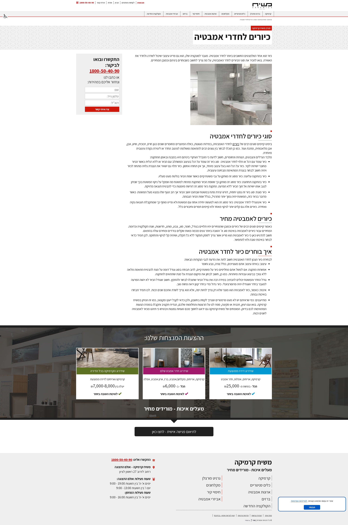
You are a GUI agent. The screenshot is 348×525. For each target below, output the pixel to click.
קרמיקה (268, 13)
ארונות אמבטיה (211, 13)
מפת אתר (268, 515)
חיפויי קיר (196, 13)
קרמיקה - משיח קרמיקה (265, 20)
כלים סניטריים (239, 13)
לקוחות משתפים (128, 2)
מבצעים (140, 2)
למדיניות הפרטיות (299, 501)
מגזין (117, 2)
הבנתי (312, 507)
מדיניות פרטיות (243, 515)
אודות (110, 2)
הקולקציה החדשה (154, 13)
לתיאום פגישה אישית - (174, 431)
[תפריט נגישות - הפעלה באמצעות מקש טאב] (5, 16)
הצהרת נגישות (256, 515)
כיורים (235, 144)
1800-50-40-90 (87, 2)
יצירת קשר (101, 2)
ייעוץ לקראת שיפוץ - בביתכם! (224, 515)
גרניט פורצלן (255, 13)
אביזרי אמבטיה (172, 13)
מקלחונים (225, 13)
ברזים (185, 13)
